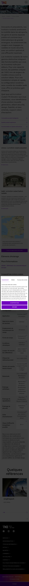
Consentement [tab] (5, 280)
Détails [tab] (13, 280)
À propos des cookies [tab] (22, 280)
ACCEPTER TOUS (14, 303)
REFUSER (14, 307)
